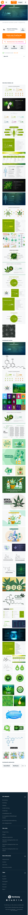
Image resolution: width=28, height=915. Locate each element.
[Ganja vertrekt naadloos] (8, 341)
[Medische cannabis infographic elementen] (13, 242)
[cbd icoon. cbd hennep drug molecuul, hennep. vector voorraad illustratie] (8, 409)
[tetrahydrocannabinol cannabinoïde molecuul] (8, 618)
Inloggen (20, 2)
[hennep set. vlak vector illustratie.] (13, 887)
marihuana (16, 898)
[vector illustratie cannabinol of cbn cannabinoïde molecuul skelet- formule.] (13, 873)
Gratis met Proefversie (14, 35)
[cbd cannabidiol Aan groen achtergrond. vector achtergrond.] (13, 838)
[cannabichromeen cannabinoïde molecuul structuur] (9, 631)
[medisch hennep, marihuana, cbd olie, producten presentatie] (13, 452)
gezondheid (7, 898)
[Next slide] (22, 898)
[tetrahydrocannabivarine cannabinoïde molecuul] (8, 606)
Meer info (6, 58)
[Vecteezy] (2, 2)
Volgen (22, 30)
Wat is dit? (16, 52)
